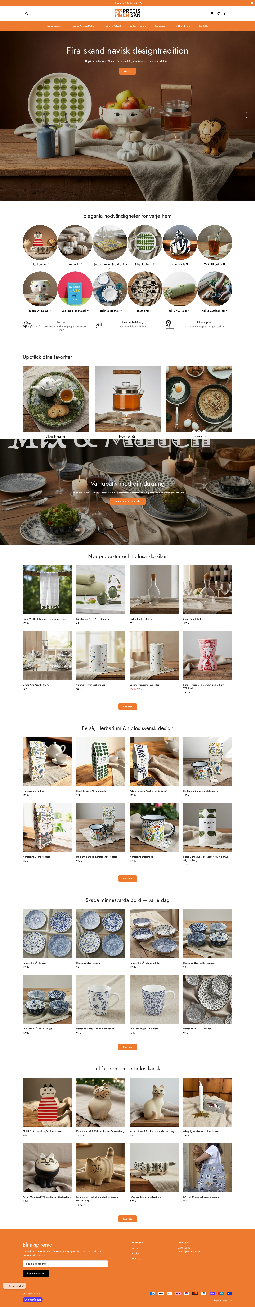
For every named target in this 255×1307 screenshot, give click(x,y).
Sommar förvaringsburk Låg (90, 684)
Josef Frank (145, 311)
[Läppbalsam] (100, 589)
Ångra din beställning (223, 1300)
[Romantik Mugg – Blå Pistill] (154, 999)
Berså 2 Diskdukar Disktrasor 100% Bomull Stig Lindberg (205, 858)
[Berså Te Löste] (100, 761)
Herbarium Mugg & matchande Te (201, 791)
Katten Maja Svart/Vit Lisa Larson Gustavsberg (47, 1197)
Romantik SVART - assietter (197, 1028)
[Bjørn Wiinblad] (40, 288)
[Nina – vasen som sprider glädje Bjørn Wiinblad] (207, 655)
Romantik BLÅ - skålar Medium (199, 963)
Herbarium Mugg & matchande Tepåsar (96, 856)
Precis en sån (54, 26)
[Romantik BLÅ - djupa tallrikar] (154, 933)
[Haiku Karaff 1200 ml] (154, 589)
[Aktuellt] (56, 399)
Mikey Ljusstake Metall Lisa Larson (201, 1131)
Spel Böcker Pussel (75, 311)
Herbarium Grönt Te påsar (36, 856)
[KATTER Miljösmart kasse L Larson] (207, 1167)
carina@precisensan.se (189, 1251)
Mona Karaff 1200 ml (194, 619)
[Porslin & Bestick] (110, 288)
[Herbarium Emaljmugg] (154, 827)
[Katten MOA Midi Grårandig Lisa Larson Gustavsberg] (100, 1167)
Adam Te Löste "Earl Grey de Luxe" (148, 791)
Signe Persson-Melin (83, 26)
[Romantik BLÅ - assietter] (100, 933)
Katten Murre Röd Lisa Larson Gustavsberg (152, 1131)
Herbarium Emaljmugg (141, 856)
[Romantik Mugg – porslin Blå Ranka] (100, 999)
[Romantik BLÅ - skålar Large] (47, 999)
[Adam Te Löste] (154, 761)
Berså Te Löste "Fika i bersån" (92, 791)
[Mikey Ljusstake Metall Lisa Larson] (207, 1102)
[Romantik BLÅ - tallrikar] (47, 933)
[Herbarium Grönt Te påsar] (47, 827)
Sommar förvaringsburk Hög (144, 684)
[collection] (179, 242)
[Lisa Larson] (40, 242)
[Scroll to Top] (249, 1291)
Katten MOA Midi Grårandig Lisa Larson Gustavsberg (97, 1198)
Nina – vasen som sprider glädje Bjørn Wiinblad (203, 686)
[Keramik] (75, 242)
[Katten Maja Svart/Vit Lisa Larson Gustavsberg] (47, 1167)
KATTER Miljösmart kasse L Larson (201, 1197)
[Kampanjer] (199, 399)
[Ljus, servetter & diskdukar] (110, 242)
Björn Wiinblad (40, 311)
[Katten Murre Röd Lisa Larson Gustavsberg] (154, 1102)
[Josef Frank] (145, 288)
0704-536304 (185, 1247)
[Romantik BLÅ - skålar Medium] (207, 933)
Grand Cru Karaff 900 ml (36, 684)
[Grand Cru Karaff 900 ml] (47, 655)
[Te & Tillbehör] (214, 242)
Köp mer (127, 706)
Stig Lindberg (145, 264)
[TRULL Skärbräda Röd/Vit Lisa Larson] (47, 1102)
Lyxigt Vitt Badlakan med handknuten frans (45, 619)
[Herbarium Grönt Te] (47, 761)
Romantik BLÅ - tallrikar (35, 963)
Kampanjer (160, 26)
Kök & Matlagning (215, 311)
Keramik (75, 264)
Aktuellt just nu (138, 26)
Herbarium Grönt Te (33, 791)
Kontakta (203, 26)
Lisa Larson (40, 264)
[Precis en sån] (127, 13)
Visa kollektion (127, 75)
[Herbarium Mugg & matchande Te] (207, 761)
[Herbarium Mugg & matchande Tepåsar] (100, 827)
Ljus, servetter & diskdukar (110, 266)
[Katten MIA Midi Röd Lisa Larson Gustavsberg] (100, 1102)
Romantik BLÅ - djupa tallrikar (145, 963)
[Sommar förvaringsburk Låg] (100, 655)
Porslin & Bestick (110, 311)
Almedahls (180, 264)
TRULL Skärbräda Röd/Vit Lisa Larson (42, 1131)
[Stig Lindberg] (145, 242)
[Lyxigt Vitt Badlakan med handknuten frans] (47, 589)
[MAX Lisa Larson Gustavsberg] (154, 1167)
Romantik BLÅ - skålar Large (37, 1028)
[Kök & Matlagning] (214, 288)
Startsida (136, 1248)
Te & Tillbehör (214, 264)
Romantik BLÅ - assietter (88, 963)
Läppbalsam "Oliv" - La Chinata (92, 619)
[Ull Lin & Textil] (179, 288)
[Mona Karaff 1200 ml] (207, 589)
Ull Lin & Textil (180, 311)
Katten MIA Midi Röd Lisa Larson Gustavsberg (100, 1131)
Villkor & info (183, 26)
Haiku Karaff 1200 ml (141, 619)
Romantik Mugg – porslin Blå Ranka (95, 1028)
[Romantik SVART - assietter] (207, 999)
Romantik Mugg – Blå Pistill (144, 1028)
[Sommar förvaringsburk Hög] (154, 655)
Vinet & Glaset (113, 26)
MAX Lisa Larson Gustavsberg (145, 1197)
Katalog (135, 1253)
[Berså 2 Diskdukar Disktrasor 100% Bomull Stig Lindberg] (207, 827)
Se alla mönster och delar (127, 501)
